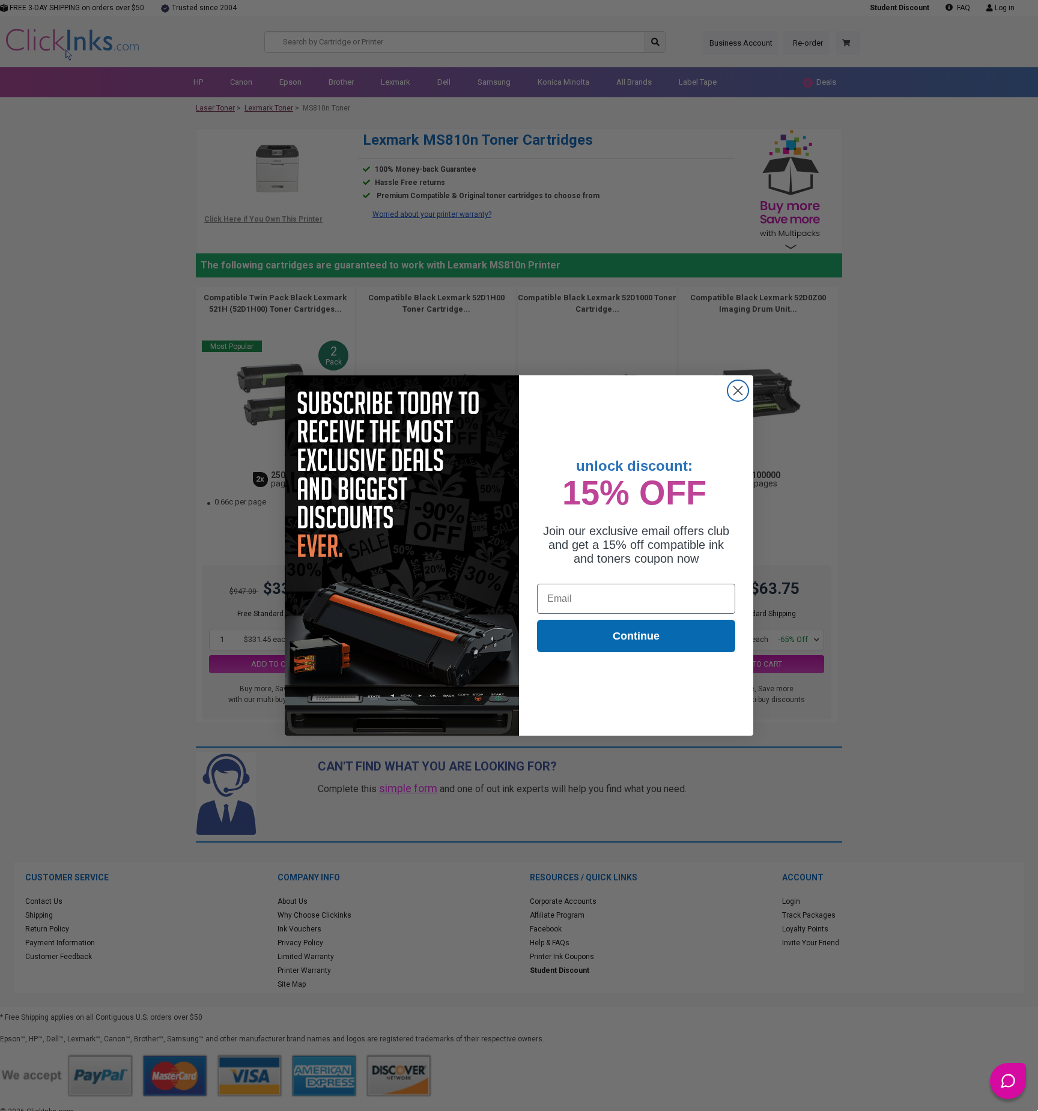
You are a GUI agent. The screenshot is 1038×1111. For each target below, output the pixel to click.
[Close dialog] (737, 390)
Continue (636, 636)
